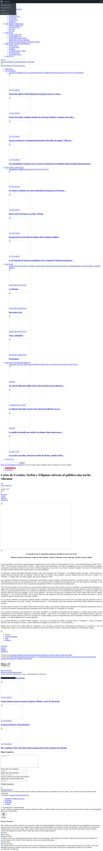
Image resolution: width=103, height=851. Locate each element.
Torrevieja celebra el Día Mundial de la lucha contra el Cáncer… (35, 94)
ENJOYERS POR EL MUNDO (19, 40)
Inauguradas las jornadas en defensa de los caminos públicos (34, 237)
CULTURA (29, 73)
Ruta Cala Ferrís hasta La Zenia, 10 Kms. (26, 214)
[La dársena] (20, 283)
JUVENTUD (13, 20)
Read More (97, 809)
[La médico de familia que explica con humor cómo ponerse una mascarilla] (20, 426)
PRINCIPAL (9, 69)
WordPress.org (5, 5)
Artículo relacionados (8, 678)
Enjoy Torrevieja (6, 485)
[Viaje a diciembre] (20, 330)
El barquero (14, 359)
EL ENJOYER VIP (15, 34)
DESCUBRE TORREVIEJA (14, 24)
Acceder (6, 1)
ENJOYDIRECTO (15, 36)
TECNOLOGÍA (14, 53)
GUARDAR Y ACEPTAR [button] (9, 849)
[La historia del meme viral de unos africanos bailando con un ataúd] (20, 403)
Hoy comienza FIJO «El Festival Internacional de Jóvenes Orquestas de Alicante (34, 748)
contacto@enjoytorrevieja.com (19, 795)
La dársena (13, 289)
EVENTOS (12, 18)
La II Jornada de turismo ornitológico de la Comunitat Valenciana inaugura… (41, 260)
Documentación (6, 8)
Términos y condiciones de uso (15, 798)
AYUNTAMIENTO (18, 73)
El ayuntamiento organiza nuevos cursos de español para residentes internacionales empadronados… (50, 164)
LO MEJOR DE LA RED (17, 51)
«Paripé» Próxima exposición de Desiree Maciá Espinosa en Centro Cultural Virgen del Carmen (41, 655)
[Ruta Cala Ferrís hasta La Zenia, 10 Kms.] (20, 208)
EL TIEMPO (45, 73)
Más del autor (20, 678)
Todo (10, 73)
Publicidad (8, 802)
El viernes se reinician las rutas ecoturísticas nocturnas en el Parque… (37, 190)
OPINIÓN (12, 22)
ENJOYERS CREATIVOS (18, 38)
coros (6, 638)
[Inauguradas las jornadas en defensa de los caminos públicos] (20, 231)
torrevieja (8, 640)
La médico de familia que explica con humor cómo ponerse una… (36, 432)
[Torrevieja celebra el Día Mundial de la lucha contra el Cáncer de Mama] (20, 88)
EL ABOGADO (14, 47)
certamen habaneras (11, 636)
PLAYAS (12, 29)
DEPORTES (37, 73)
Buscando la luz (15, 312)
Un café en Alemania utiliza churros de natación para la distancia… (36, 386)
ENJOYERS (9, 33)
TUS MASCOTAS (15, 54)
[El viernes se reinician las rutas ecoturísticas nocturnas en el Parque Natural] (20, 185)
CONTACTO (9, 56)
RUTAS (11, 31)
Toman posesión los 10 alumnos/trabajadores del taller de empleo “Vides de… (41, 140)
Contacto (8, 804)
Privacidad (8, 800)
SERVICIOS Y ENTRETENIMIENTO (17, 44)
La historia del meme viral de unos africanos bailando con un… (35, 409)
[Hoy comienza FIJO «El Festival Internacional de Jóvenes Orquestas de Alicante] (12, 742)
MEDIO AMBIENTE (16, 25)
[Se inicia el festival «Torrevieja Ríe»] (12, 719)
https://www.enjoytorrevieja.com (11, 672)
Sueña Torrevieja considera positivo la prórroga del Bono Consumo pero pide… (42, 117)
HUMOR (12, 49)
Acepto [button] (91, 809)
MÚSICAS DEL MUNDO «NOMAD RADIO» (24, 42)
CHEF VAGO (13, 45)
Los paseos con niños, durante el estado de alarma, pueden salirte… (36, 455)
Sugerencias (5, 13)
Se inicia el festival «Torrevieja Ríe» (15, 725)
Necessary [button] (4, 832)
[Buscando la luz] (20, 306)
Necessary (6, 834)
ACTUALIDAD (10, 71)
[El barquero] (20, 353)
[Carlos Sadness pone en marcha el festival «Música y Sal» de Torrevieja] (12, 695)
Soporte (3, 10)
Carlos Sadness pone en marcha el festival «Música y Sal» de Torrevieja (30, 701)
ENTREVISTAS (14, 16)
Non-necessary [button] (5, 842)
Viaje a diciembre (16, 335)
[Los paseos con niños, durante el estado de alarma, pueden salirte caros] (20, 450)
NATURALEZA (14, 27)
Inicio (2, 465)
